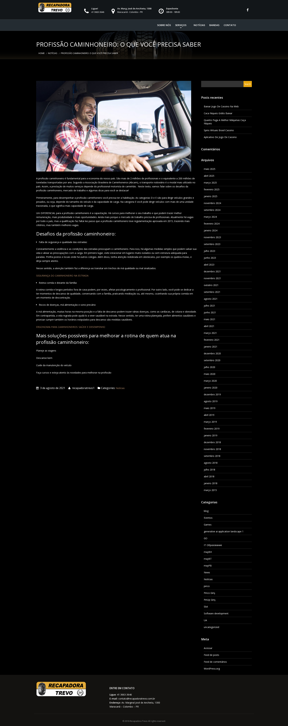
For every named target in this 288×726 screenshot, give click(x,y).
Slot (206, 606)
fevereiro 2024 (212, 223)
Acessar (208, 648)
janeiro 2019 (210, 435)
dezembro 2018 (212, 442)
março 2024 (210, 216)
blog (206, 510)
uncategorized (211, 627)
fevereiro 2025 (212, 189)
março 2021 (210, 332)
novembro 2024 (212, 203)
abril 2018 (209, 476)
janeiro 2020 (210, 387)
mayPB (208, 565)
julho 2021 (209, 305)
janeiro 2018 (210, 483)
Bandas (214, 25)
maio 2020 (209, 374)
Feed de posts (211, 654)
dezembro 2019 (212, 394)
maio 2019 (209, 408)
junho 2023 (210, 257)
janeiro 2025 (210, 196)
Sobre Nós (164, 25)
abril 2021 (209, 326)
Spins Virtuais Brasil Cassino (219, 130)
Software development (216, 613)
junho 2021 (210, 312)
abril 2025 (209, 175)
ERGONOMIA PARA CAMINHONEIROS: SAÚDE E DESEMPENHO (70, 326)
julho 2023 (209, 250)
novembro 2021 (212, 278)
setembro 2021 (212, 292)
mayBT (208, 558)
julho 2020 (209, 367)
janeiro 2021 (210, 346)
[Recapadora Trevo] (55, 7)
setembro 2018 (212, 456)
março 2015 (210, 490)
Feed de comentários (215, 661)
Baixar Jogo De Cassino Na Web (221, 106)
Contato (230, 25)
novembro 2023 (212, 237)
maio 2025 (209, 168)
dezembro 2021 (212, 271)
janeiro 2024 (210, 230)
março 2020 (210, 380)
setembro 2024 (212, 210)
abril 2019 (209, 414)
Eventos (208, 517)
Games (208, 524)
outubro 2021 (211, 285)
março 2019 (210, 421)
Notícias (199, 25)
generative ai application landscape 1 (224, 531)
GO (205, 538)
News (207, 572)
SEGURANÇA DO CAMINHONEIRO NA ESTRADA (62, 275)
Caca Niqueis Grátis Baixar (218, 113)
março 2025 (210, 182)
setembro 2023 (212, 244)
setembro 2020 (212, 360)
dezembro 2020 (212, 353)
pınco (207, 586)
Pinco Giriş (209, 592)
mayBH (208, 552)
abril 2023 (209, 264)
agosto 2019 (211, 401)
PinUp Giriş (210, 599)
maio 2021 (209, 319)
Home (41, 53)
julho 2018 (209, 469)
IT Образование (213, 545)
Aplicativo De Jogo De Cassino (220, 137)
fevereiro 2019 (212, 428)
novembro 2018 (212, 449)
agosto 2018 (211, 462)
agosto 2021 (211, 298)
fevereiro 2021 (212, 339)
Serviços (180, 25)
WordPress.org (212, 668)
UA (205, 620)
